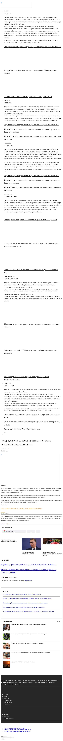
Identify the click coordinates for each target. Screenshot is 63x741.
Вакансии (6, 716)
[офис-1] (16, 372)
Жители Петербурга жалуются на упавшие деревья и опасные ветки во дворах (25, 603)
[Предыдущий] (2, 739)
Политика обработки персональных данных (17, 729)
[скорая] (16, 239)
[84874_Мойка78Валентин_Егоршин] (16, 92)
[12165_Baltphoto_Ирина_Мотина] (16, 346)
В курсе (7, 10)
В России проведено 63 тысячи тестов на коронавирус (21, 508)
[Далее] (4, 739)
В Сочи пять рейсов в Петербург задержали (22, 429)
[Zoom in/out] (12, 737)
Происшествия (9, 194)
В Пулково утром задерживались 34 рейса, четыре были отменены (31, 125)
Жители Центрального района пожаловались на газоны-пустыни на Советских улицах (27, 598)
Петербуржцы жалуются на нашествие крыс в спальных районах (30, 220)
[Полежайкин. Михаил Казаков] (16, 66)
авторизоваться (28, 580)
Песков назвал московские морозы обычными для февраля (28, 97)
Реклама (6, 714)
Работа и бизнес (9, 276)
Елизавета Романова (6, 448)
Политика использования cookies (14, 728)
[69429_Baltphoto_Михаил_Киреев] (16, 320)
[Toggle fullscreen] (8, 737)
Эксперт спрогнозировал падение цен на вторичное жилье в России (32, 47)
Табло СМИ (8, 383)
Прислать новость (8, 718)
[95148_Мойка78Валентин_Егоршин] (16, 265)
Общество (8, 143)
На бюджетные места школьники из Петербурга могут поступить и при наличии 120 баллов (28, 611)
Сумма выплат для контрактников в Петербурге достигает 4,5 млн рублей (23, 607)
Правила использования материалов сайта (17, 731)
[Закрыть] (2, 737)
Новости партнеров (31, 621)
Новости (7, 100)
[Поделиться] (4, 737)
